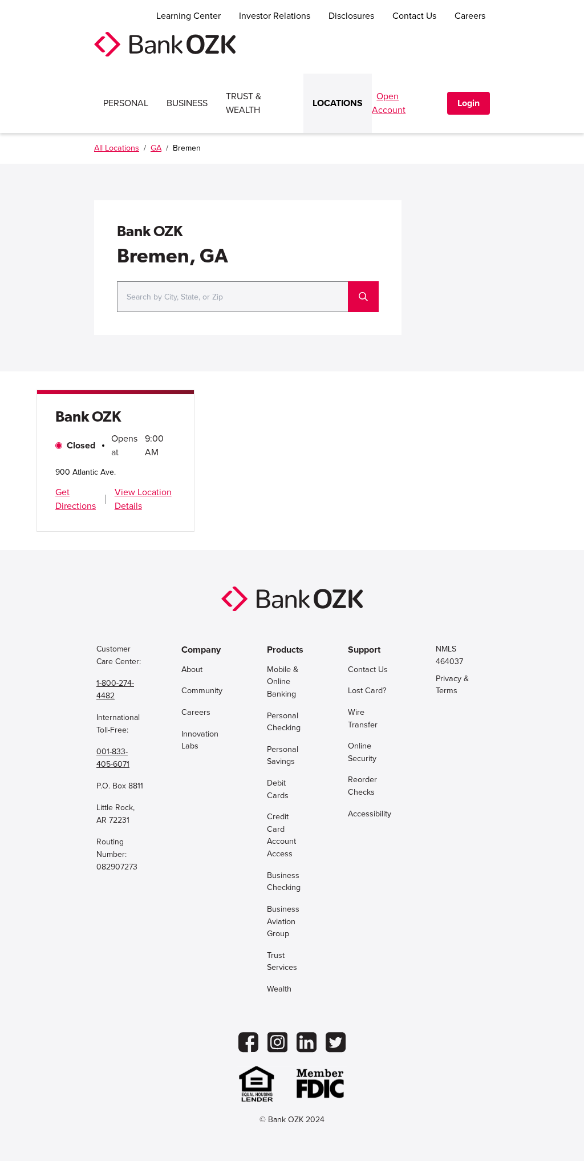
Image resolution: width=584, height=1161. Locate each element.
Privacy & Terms (452, 685)
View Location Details (143, 499)
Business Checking (284, 882)
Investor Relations (274, 16)
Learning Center (188, 16)
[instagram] (277, 1042)
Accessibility (369, 814)
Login (468, 103)
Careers (470, 16)
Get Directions (75, 499)
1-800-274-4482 (115, 689)
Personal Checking (284, 722)
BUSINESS (187, 103)
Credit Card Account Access (281, 835)
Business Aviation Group (283, 921)
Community (201, 690)
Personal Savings (282, 756)
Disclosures (351, 16)
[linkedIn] (307, 1042)
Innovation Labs (199, 740)
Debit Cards (278, 789)
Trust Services (282, 961)
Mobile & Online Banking (282, 682)
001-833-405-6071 (112, 758)
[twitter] (336, 1042)
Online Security (362, 752)
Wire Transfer (363, 718)
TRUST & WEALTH (243, 103)
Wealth (279, 989)
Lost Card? (367, 690)
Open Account (388, 103)
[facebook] (248, 1042)
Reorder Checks (362, 786)
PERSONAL (125, 103)
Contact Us (414, 16)
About (191, 669)
